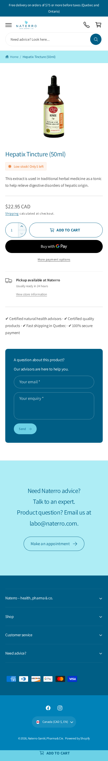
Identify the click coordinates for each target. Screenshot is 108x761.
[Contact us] (87, 25)
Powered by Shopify (77, 738)
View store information (31, 294)
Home (14, 56)
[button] (9, 25)
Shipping (12, 213)
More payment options (54, 259)
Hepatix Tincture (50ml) (39, 56)
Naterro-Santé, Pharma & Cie (45, 738)
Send (22, 429)
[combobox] (54, 39)
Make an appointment (50, 543)
